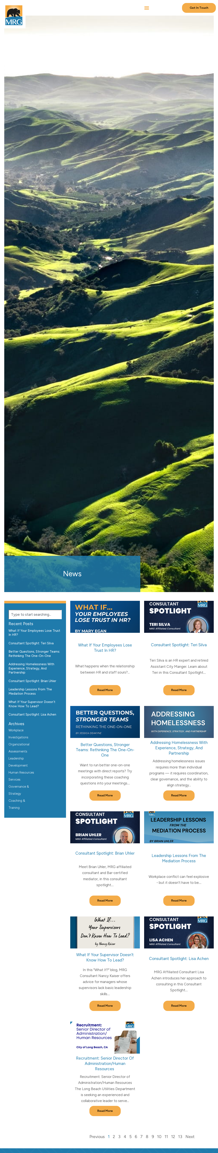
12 (173, 1136)
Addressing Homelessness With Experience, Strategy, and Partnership (179, 747)
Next (190, 1136)
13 (180, 1136)
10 (159, 1136)
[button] (147, 8)
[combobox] (35, 614)
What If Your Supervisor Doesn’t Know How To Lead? (105, 957)
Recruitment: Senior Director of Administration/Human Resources (105, 1063)
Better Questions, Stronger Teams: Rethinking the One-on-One (105, 750)
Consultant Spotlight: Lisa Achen (179, 958)
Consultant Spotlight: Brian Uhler (105, 853)
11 (166, 1136)
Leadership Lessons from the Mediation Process (179, 858)
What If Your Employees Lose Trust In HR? (105, 648)
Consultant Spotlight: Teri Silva (179, 644)
